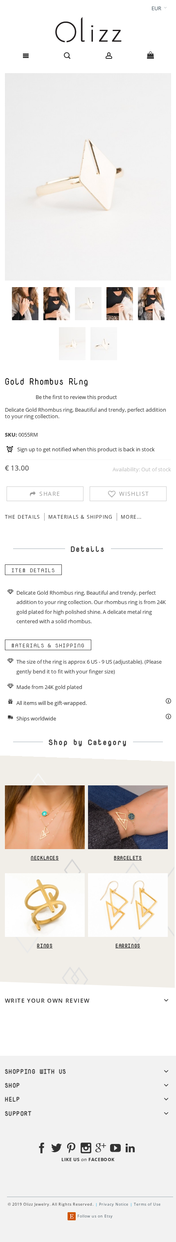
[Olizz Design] (88, 29)
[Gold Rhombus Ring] (25, 303)
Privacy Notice (114, 1204)
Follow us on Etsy (95, 1216)
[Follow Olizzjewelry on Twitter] (56, 1149)
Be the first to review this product (76, 397)
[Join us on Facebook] (41, 1149)
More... (131, 516)
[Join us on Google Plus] (100, 1149)
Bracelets (128, 857)
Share (49, 493)
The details (22, 516)
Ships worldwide (36, 718)
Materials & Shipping (80, 516)
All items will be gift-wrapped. (51, 703)
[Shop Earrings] (128, 877)
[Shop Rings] (45, 877)
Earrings (127, 945)
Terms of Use (147, 1204)
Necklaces (45, 857)
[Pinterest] (71, 1149)
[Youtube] (115, 1149)
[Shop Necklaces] (45, 789)
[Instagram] (86, 1149)
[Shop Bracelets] (128, 789)
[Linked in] (130, 1149)
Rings (44, 945)
